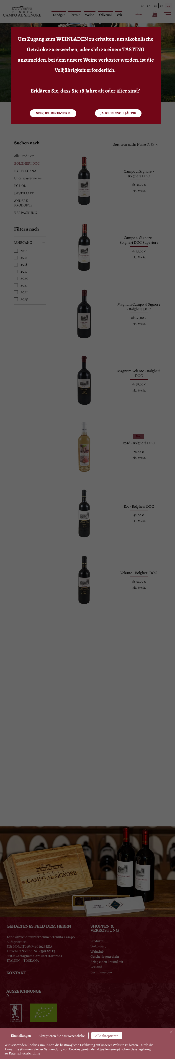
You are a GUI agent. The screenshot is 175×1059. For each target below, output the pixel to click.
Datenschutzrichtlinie (24, 1053)
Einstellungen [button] (21, 1035)
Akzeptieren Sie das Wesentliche (62, 1036)
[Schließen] (171, 1032)
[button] (118, 113)
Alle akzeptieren (106, 1036)
